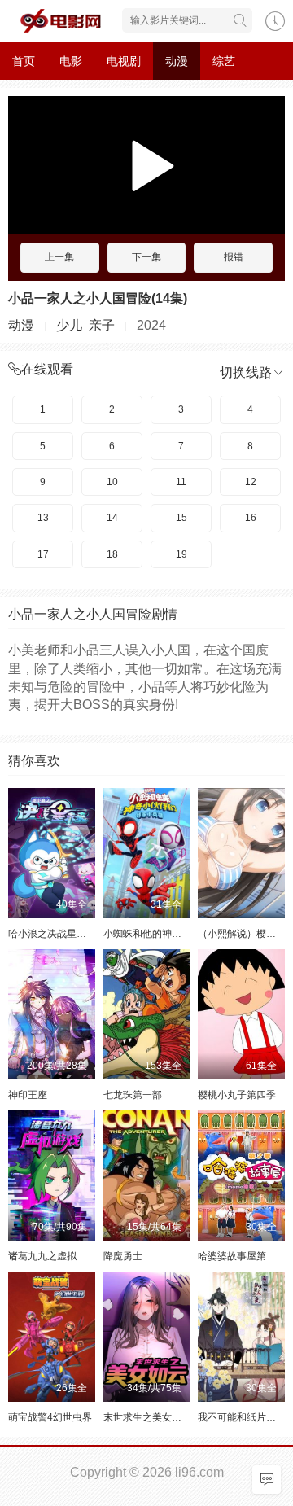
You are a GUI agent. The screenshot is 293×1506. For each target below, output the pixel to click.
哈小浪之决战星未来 (52, 933)
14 (112, 517)
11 (181, 482)
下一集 (146, 257)
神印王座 (27, 1095)
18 (112, 554)
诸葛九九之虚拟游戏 (52, 1256)
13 (43, 517)
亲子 (102, 325)
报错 (233, 257)
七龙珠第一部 (132, 1095)
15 (181, 517)
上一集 (59, 257)
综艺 (223, 61)
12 (250, 482)
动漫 (176, 61)
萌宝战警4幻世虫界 (50, 1417)
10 (112, 482)
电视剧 (124, 61)
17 (43, 554)
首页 (23, 61)
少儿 (69, 325)
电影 (70, 61)
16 (250, 517)
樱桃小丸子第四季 (237, 1095)
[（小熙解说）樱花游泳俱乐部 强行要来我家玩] (241, 853)
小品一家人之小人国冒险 (79, 298)
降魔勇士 (122, 1256)
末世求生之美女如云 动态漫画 (168, 1417)
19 (181, 554)
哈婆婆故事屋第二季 (242, 1256)
